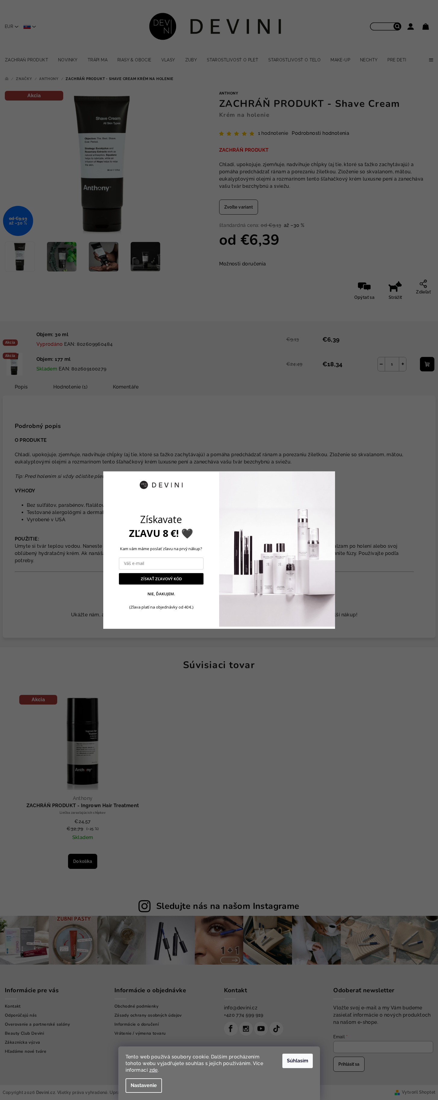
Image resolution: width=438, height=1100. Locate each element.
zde (153, 1070)
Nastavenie (144, 1085)
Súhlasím (297, 1061)
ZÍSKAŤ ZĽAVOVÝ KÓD (161, 578)
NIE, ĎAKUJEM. (161, 594)
